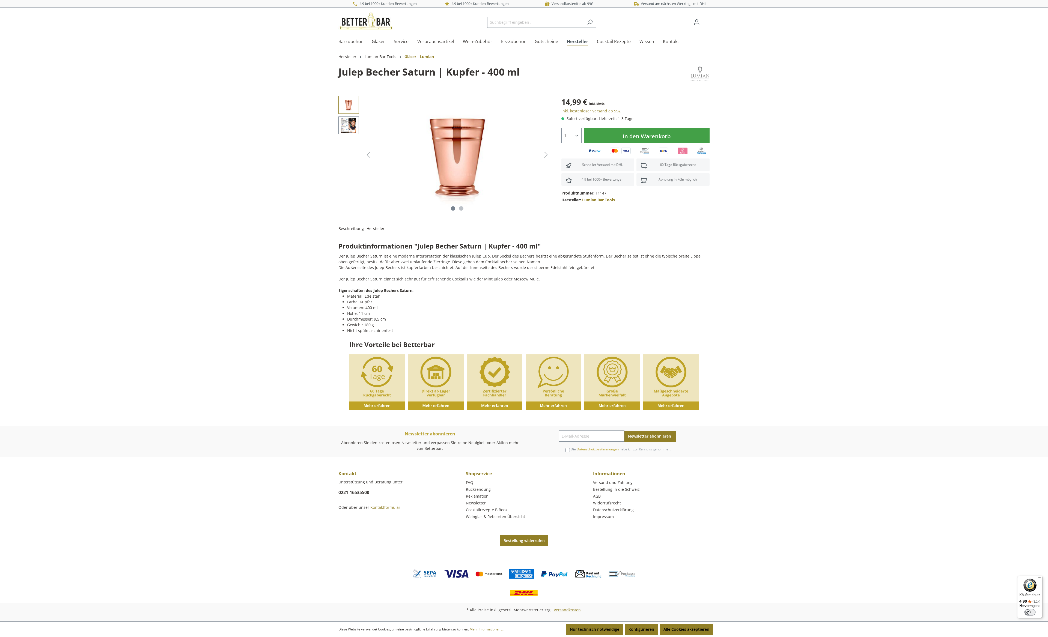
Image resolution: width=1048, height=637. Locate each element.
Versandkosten (567, 609)
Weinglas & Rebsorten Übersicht (495, 516)
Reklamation (477, 496)
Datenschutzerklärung (613, 509)
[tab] (351, 228)
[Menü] (1039, 579)
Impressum (603, 516)
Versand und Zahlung (613, 482)
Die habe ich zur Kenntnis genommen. (621, 449)
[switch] (1030, 612)
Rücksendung (478, 489)
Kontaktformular (385, 507)
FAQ (469, 482)
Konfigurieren (641, 629)
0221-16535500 (353, 492)
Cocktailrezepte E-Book (486, 509)
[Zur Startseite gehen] (365, 21)
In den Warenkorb (647, 136)
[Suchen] (589, 22)
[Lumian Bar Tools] (700, 73)
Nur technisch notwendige (594, 629)
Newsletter (476, 503)
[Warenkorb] (706, 20)
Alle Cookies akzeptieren (686, 629)
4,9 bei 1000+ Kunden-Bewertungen (387, 3)
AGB (597, 496)
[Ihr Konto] (696, 22)
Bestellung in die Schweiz (616, 489)
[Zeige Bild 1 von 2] (453, 208)
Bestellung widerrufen (524, 540)
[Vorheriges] (368, 155)
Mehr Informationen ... (487, 629)
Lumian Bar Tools (598, 199)
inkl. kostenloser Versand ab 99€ (591, 110)
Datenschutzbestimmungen (598, 449)
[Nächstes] (546, 155)
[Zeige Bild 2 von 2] (461, 208)
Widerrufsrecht (607, 503)
